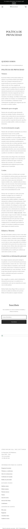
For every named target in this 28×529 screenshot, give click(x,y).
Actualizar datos (5, 515)
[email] (14, 461)
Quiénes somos (5, 486)
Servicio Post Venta (5, 500)
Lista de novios (5, 497)
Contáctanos (4, 503)
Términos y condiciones (7, 471)
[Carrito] (26, 7)
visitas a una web (18, 212)
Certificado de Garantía (6, 476)
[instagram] (10, 461)
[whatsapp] (17, 461)
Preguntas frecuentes (6, 468)
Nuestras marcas (5, 491)
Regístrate (3, 512)
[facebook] (7, 461)
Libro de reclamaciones (6, 474)
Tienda (3, 494)
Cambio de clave (5, 518)
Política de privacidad (6, 479)
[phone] (21, 461)
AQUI (14, 3)
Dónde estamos (5, 489)
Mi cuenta (3, 510)
